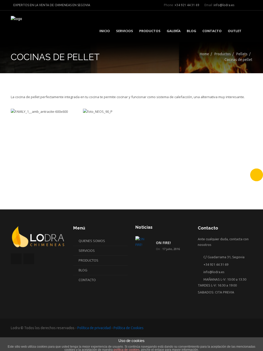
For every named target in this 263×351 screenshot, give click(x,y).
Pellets (242, 54)
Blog (191, 31)
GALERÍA (174, 31)
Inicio (104, 31)
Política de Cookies (129, 328)
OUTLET (234, 31)
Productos (150, 31)
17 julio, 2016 (171, 249)
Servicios (124, 31)
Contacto (212, 31)
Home (204, 54)
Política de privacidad (94, 328)
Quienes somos (92, 240)
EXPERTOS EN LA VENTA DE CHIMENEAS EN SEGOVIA (51, 5)
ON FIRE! (163, 242)
